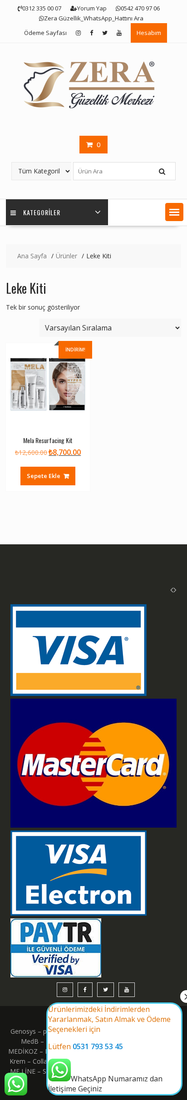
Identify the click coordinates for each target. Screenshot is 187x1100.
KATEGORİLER (41, 212)
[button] (174, 212)
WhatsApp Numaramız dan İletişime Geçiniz (109, 1049)
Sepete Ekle (43, 476)
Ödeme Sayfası (45, 33)
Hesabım (149, 33)
